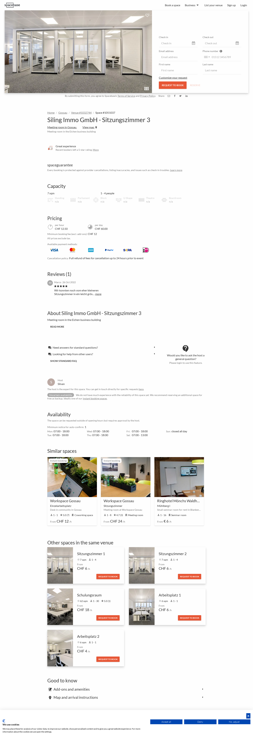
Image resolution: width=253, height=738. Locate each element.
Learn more (176, 170)
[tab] (102, 347)
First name (164, 64)
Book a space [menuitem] (172, 5)
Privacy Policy (147, 95)
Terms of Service (126, 95)
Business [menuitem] (190, 5)
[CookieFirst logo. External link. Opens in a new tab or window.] (4, 720)
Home (51, 112)
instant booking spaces (95, 398)
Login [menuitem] (243, 5)
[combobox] (207, 57)
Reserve (195, 85)
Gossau (62, 112)
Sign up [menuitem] (231, 5)
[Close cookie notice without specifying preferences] (248, 716)
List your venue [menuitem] (213, 5)
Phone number (211, 51)
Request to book (173, 85)
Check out (208, 37)
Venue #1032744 (81, 112)
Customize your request (173, 77)
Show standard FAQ (63, 360)
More (96, 149)
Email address (166, 51)
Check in (163, 37)
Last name (208, 64)
